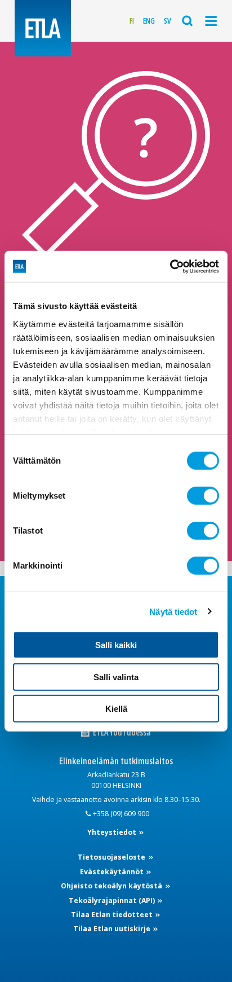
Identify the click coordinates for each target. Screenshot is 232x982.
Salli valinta (116, 676)
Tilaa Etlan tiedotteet (112, 914)
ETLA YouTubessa (121, 732)
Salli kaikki (116, 645)
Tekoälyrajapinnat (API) (113, 900)
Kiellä (116, 709)
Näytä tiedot (173, 611)
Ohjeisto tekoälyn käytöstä (112, 886)
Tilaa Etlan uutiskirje (112, 928)
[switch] (203, 496)
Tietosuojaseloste (112, 857)
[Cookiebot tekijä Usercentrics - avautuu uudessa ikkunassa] (170, 266)
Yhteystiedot (112, 832)
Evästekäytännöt (112, 872)
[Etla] (43, 28)
